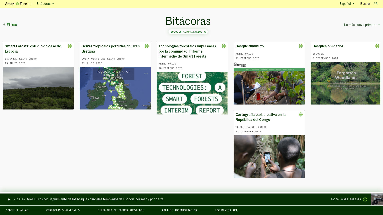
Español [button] (346, 4)
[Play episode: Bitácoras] (9, 199)
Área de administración (179, 210)
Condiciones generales (63, 210)
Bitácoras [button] (44, 4)
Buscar (365, 4)
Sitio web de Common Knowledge (121, 210)
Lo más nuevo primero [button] (360, 25)
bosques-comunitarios (187, 31)
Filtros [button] (12, 25)
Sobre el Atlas (17, 210)
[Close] (205, 32)
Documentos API (226, 210)
